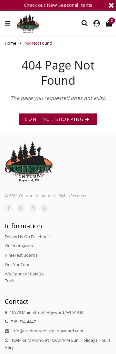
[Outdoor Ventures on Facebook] (9, 208)
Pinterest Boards (21, 255)
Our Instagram (19, 246)
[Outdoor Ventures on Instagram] (32, 208)
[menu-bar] (9, 23)
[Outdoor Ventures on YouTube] (44, 208)
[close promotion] (111, 5)
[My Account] (97, 23)
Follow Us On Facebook (27, 237)
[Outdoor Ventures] (28, 23)
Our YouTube (18, 264)
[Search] (85, 22)
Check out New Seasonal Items (58, 5)
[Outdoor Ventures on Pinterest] (20, 208)
